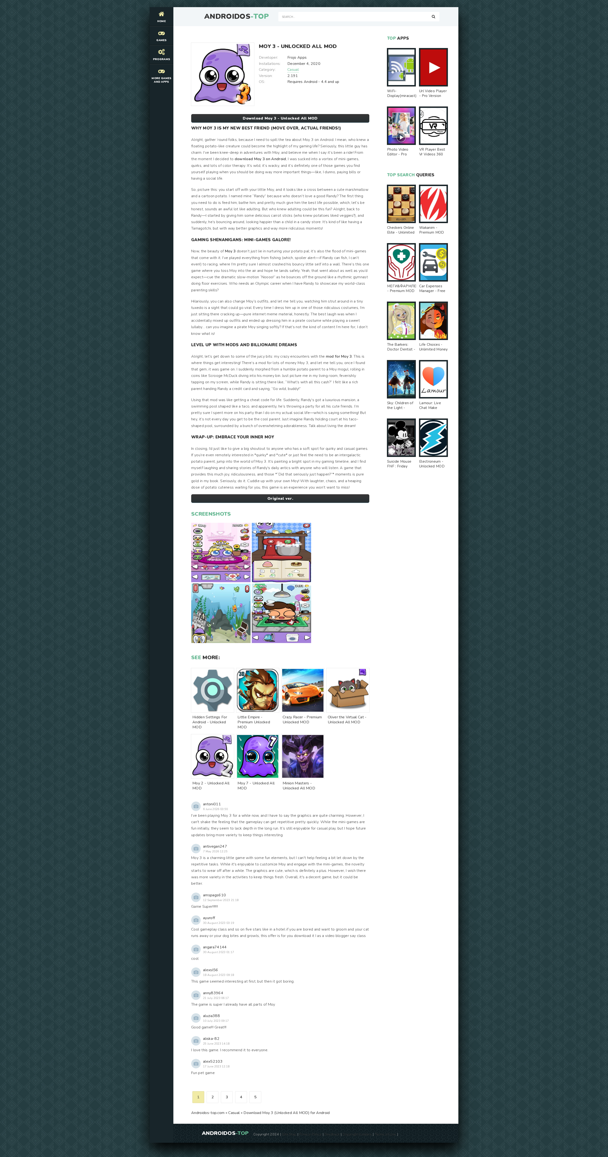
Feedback (332, 1134)
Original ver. (280, 498)
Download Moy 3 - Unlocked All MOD (280, 118)
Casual (293, 69)
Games (161, 40)
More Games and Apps (161, 80)
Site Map (289, 1134)
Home (161, 21)
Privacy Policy (310, 1134)
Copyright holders (357, 1134)
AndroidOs (236, 16)
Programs (161, 59)
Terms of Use (385, 1134)
